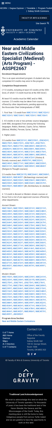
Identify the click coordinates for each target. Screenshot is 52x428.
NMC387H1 (18, 154)
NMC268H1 (7, 225)
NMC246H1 (29, 211)
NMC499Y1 (40, 265)
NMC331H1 (7, 166)
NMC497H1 (29, 265)
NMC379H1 (29, 297)
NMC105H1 (30, 115)
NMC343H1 (29, 234)
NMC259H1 (7, 183)
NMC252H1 (41, 214)
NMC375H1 (41, 152)
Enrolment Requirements (14, 74)
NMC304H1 (29, 231)
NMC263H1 (40, 219)
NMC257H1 (29, 217)
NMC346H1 (18, 237)
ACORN (3, 8)
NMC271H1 (18, 163)
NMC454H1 (7, 157)
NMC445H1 (7, 251)
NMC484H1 (41, 166)
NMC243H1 (7, 280)
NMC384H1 (18, 166)
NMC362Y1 (18, 242)
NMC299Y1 (18, 231)
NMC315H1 (40, 288)
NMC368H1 (44, 174)
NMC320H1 (40, 231)
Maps (5, 341)
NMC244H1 (18, 280)
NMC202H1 (37, 160)
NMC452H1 (40, 303)
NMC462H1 (18, 257)
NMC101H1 (32, 112)
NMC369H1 (7, 245)
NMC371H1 (18, 245)
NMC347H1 (29, 237)
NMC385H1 (29, 166)
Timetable (31, 8)
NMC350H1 (18, 183)
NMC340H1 (7, 152)
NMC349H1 (41, 237)
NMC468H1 (29, 260)
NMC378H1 (18, 297)
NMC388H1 (29, 154)
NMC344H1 (41, 234)
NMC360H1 (29, 240)
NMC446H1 (18, 251)
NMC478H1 (29, 308)
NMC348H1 (41, 291)
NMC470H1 (41, 260)
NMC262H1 (29, 219)
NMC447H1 (29, 251)
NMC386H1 (7, 154)
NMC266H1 (29, 222)
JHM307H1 (26, 160)
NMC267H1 (41, 222)
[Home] (23, 30)
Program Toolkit (45, 8)
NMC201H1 (22, 140)
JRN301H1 (7, 268)
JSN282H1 (7, 149)
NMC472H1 (29, 157)
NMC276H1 (7, 146)
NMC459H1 (29, 254)
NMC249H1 (7, 214)
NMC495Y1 (7, 265)
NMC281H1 (41, 146)
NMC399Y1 (18, 248)
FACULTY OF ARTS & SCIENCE (34, 18)
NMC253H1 (7, 217)
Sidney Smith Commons (38, 11)
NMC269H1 (18, 225)
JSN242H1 (44, 140)
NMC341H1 (18, 152)
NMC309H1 (40, 149)
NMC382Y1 (41, 245)
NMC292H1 (7, 231)
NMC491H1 (41, 263)
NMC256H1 (29, 180)
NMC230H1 (18, 277)
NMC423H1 (40, 248)
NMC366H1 (40, 242)
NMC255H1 (18, 180)
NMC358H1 (18, 294)
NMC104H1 (19, 115)
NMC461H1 (7, 257)
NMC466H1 (7, 260)
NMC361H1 (41, 240)
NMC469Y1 (18, 177)
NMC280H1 (29, 146)
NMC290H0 (29, 228)
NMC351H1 (7, 240)
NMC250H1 (18, 214)
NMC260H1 (7, 219)
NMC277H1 (18, 146)
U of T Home (8, 332)
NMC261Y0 (22, 174)
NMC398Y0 (7, 248)
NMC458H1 (18, 254)
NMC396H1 (7, 186)
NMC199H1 (18, 208)
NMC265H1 (18, 222)
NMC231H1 (41, 208)
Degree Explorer (16, 8)
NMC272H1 (18, 143)
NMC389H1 (41, 154)
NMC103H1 (7, 115)
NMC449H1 (41, 251)
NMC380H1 (29, 245)
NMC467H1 (18, 260)
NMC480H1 (18, 186)
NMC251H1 (29, 214)
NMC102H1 (43, 112)
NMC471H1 (18, 157)
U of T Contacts (9, 347)
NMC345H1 (7, 237)
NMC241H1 (41, 277)
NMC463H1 (29, 257)
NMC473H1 (7, 308)
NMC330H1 (41, 163)
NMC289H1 (29, 163)
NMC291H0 (41, 228)
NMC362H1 (7, 242)
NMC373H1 (7, 297)
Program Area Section (13, 318)
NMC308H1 (29, 149)
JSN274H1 (29, 143)
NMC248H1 (41, 211)
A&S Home (7, 335)
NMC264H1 (33, 174)
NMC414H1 (29, 248)
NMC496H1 (18, 265)
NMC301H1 (18, 149)
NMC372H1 (29, 152)
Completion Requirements (14, 85)
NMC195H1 (7, 277)
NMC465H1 (7, 177)
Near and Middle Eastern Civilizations (18, 321)
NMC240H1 (7, 163)
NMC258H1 (41, 180)
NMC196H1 (7, 208)
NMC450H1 (7, 254)
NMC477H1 (18, 308)
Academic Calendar (26, 39)
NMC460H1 (41, 254)
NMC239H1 (33, 140)
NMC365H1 (29, 242)
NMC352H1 (18, 240)
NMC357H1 (41, 183)
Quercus (6, 338)
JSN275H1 (40, 143)
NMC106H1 (42, 115)
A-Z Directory (9, 344)
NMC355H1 (7, 294)
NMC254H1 (18, 217)
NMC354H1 (29, 183)
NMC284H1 (29, 285)
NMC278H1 (18, 285)
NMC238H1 (7, 211)
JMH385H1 (18, 314)
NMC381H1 (41, 297)
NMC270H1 (7, 143)
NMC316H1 (7, 291)
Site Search (41, 23)
